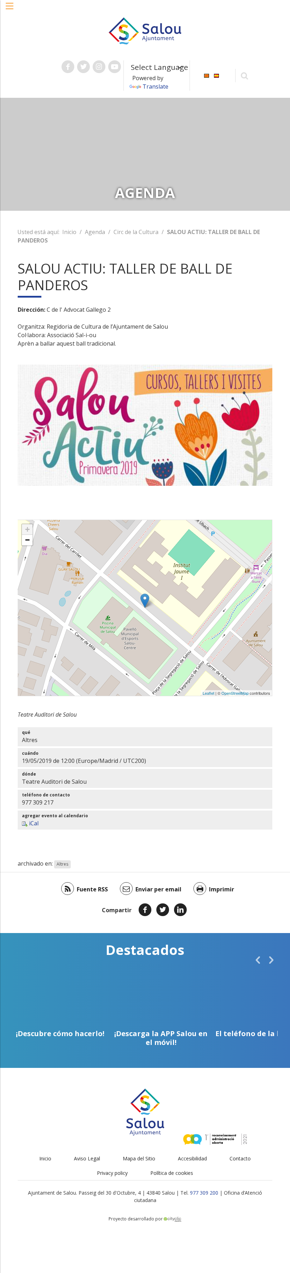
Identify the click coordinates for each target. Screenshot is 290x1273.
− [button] (27, 540)
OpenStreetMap (235, 693)
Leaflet (208, 693)
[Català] (206, 75)
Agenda (95, 232)
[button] (10, 9)
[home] (145, 30)
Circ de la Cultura (136, 232)
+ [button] (27, 529)
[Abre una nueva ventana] (68, 66)
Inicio (69, 232)
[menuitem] (206, 75)
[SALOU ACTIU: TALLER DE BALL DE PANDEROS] (144, 600)
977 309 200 (204, 1192)
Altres (62, 864)
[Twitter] (162, 909)
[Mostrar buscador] (244, 75)
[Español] (216, 75)
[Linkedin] (180, 909)
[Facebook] (145, 909)
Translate (155, 86)
